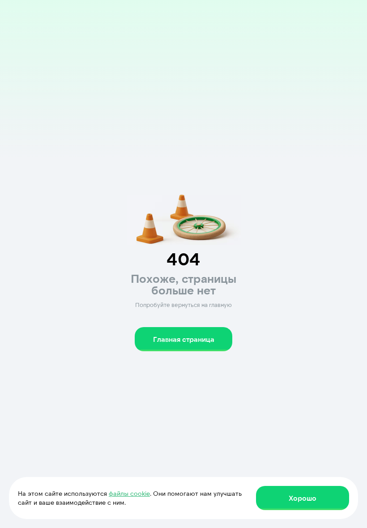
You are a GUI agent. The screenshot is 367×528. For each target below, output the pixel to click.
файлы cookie (129, 493)
